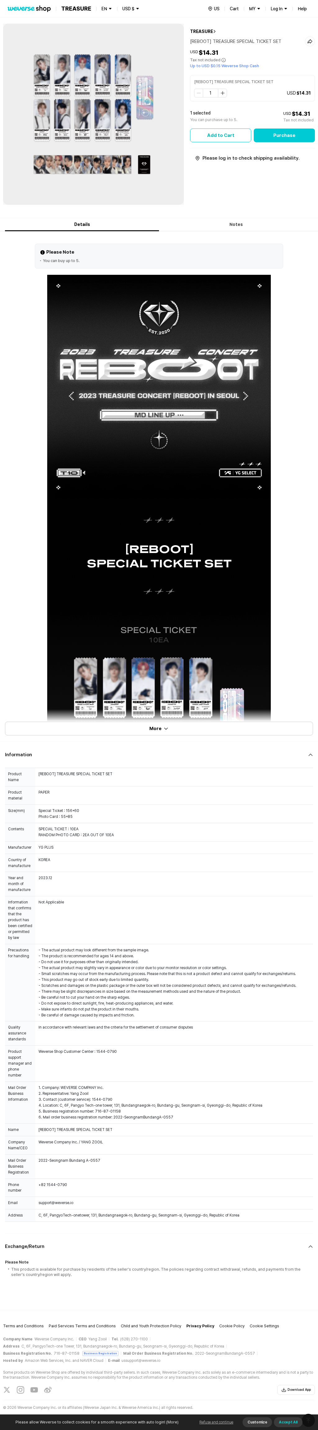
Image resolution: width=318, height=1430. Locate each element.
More (155, 728)
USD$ (128, 8)
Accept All (288, 1422)
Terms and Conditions (23, 1326)
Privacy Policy (200, 1326)
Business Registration (100, 1353)
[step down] (198, 93)
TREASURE (201, 31)
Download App (299, 1390)
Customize (257, 1422)
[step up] (222, 93)
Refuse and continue (216, 1422)
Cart (234, 8)
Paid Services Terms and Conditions (82, 1326)
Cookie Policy (232, 1326)
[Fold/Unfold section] (159, 755)
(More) (172, 1422)
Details (82, 224)
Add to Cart (220, 135)
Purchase (284, 135)
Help (302, 8)
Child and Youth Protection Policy (151, 1326)
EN (104, 8)
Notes (236, 224)
